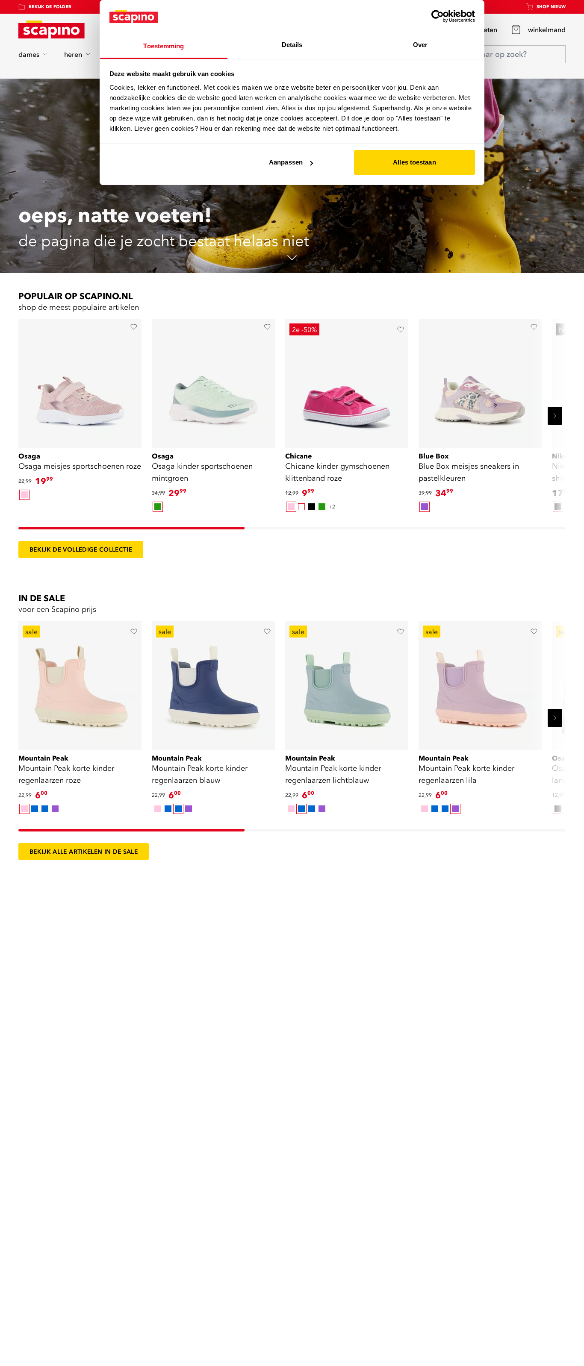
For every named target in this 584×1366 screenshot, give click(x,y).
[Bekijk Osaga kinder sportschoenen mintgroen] (213, 380)
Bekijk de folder (50, 6)
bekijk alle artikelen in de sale (83, 851)
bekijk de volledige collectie (80, 549)
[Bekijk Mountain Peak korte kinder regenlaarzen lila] (480, 683)
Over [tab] (420, 44)
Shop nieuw (551, 6)
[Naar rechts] (555, 416)
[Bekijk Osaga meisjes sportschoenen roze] (80, 380)
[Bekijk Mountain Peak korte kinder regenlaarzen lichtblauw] (346, 683)
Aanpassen (286, 162)
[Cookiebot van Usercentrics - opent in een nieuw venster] (437, 16)
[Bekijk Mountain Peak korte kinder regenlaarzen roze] (80, 683)
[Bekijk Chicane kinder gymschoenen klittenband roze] (346, 380)
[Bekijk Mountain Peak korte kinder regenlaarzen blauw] (213, 683)
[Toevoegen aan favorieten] (133, 326)
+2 (332, 506)
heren (73, 54)
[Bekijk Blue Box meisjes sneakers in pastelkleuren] (480, 380)
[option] (24, 494)
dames (28, 54)
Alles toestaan (414, 162)
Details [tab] (292, 44)
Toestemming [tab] (163, 46)
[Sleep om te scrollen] (131, 528)
